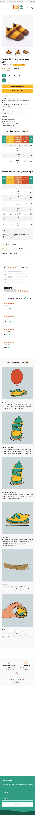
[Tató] (17, 8)
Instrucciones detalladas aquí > (11, 238)
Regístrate (17, 804)
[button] (28, 7)
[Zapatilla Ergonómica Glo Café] (9, 52)
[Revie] (27, 298)
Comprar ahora (17, 90)
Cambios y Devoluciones (9, 253)
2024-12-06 (7, 331)
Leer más (26, 669)
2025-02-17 (7, 305)
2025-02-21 (7, 318)
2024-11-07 (7, 344)
